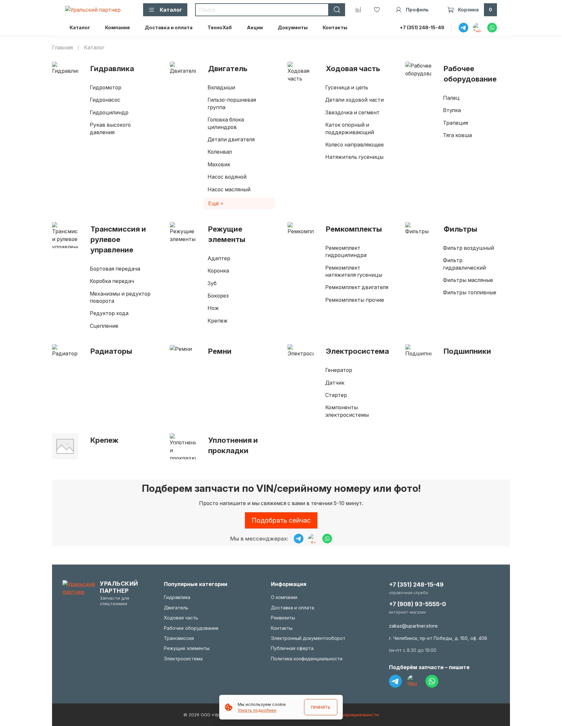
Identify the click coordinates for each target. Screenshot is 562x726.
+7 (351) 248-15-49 (422, 27)
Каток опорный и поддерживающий (349, 128)
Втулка (452, 110)
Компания (117, 27)
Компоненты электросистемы (347, 411)
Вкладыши (221, 87)
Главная (62, 47)
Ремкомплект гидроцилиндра (346, 251)
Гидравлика (112, 68)
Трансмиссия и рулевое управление (118, 239)
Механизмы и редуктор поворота (120, 297)
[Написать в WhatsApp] (327, 538)
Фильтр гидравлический (464, 264)
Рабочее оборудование (470, 73)
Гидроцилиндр (109, 112)
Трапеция (455, 123)
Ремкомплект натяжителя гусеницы (353, 271)
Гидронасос (105, 99)
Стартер (336, 395)
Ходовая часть (353, 68)
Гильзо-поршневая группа (231, 103)
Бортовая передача (115, 268)
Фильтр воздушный (468, 248)
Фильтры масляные (468, 280)
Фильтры (460, 228)
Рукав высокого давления (110, 128)
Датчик (334, 382)
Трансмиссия (179, 638)
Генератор (338, 370)
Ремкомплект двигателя (356, 287)
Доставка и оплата (169, 27)
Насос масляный (228, 189)
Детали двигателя (231, 139)
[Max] (413, 681)
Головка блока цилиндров (225, 123)
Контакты (335, 27)
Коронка (218, 270)
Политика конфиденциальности (306, 658)
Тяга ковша (457, 135)
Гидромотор (105, 87)
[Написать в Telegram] (298, 538)
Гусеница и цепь (346, 87)
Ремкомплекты (354, 228)
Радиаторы (111, 351)
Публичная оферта (292, 648)
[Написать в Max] (313, 538)
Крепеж (217, 320)
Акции (255, 27)
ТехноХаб (219, 27)
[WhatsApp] (431, 681)
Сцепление (104, 326)
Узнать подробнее (257, 710)
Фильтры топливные (469, 292)
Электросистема (357, 351)
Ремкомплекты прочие (354, 300)
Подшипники (467, 351)
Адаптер (218, 258)
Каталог (80, 27)
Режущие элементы (226, 234)
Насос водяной (227, 176)
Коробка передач (112, 281)
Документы (293, 27)
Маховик (218, 164)
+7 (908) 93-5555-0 (417, 604)
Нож (213, 308)
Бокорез (218, 295)
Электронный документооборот (308, 638)
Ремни (220, 351)
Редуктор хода (109, 313)
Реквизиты (283, 617)
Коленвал (219, 151)
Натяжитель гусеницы (354, 157)
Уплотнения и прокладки (233, 445)
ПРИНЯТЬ (320, 707)
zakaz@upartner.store (413, 626)
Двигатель (228, 68)
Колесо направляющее (354, 144)
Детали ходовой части (354, 99)
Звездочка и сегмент (352, 112)
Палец (451, 98)
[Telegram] (395, 681)
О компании (284, 597)
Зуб (212, 283)
